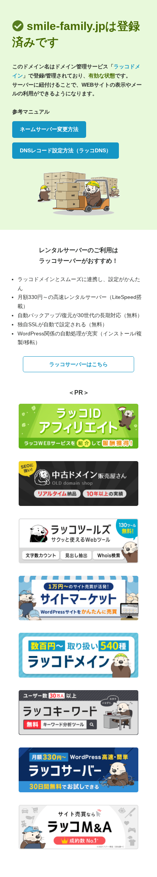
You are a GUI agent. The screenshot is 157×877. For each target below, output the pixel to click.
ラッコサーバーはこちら (78, 364)
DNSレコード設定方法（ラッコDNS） (65, 150)
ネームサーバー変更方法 (49, 129)
